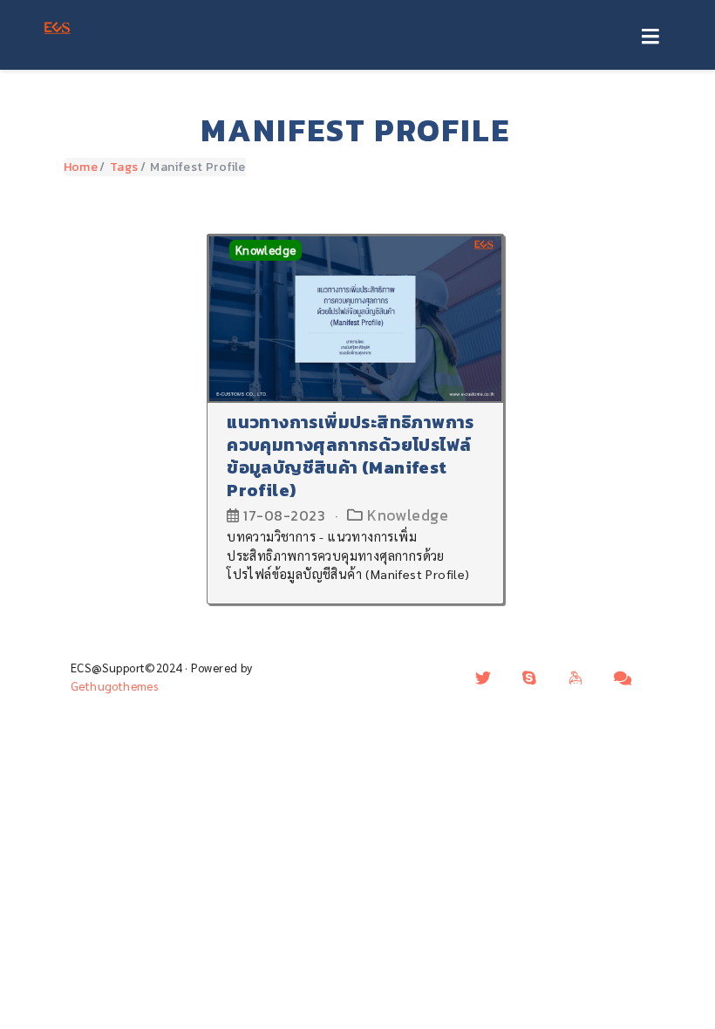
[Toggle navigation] (650, 37)
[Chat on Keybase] (576, 677)
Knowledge (265, 249)
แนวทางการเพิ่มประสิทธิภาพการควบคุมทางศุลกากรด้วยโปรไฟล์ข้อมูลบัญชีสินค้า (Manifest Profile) (350, 456)
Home (81, 167)
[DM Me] (483, 677)
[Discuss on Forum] (622, 677)
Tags (124, 167)
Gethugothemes (114, 685)
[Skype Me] (529, 677)
